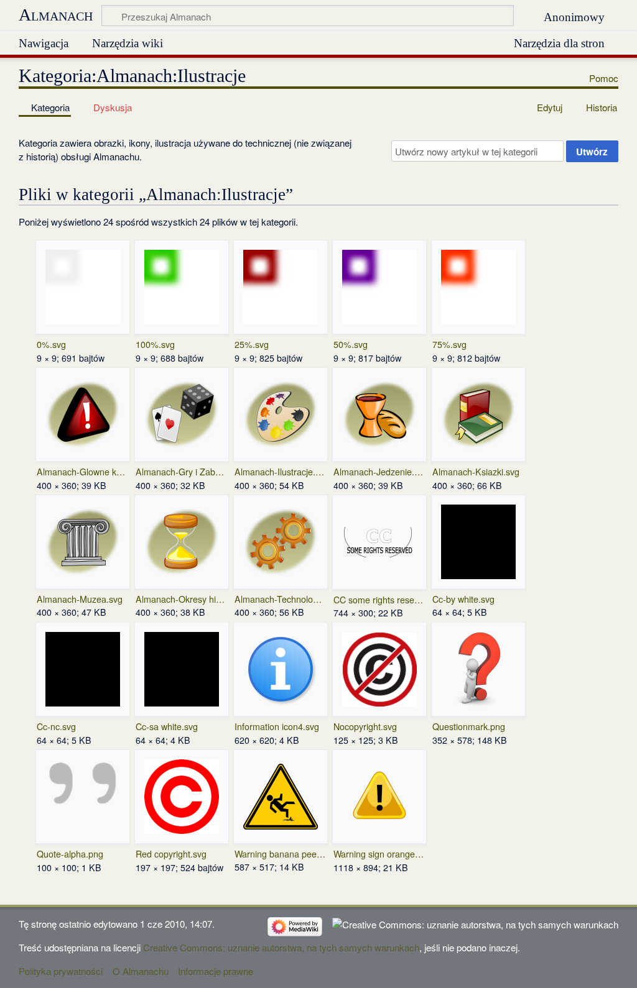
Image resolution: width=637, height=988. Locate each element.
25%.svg (252, 344)
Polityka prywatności (61, 970)
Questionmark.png (468, 726)
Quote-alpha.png (70, 854)
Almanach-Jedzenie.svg (379, 471)
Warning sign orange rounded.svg (379, 854)
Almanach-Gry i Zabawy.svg (181, 471)
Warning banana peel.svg (280, 854)
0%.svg (51, 344)
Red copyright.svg (171, 854)
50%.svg (350, 344)
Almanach (56, 14)
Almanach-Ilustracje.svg (280, 471)
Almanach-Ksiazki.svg (475, 471)
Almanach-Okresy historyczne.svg (181, 599)
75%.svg (449, 344)
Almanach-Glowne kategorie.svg (82, 471)
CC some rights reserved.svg (379, 599)
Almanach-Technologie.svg (280, 599)
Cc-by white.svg (463, 599)
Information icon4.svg (277, 726)
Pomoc (603, 78)
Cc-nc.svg (56, 726)
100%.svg (155, 344)
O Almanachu (141, 970)
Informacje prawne (215, 970)
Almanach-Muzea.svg (80, 599)
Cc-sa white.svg (167, 726)
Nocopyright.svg (365, 726)
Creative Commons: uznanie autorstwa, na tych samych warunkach (281, 947)
